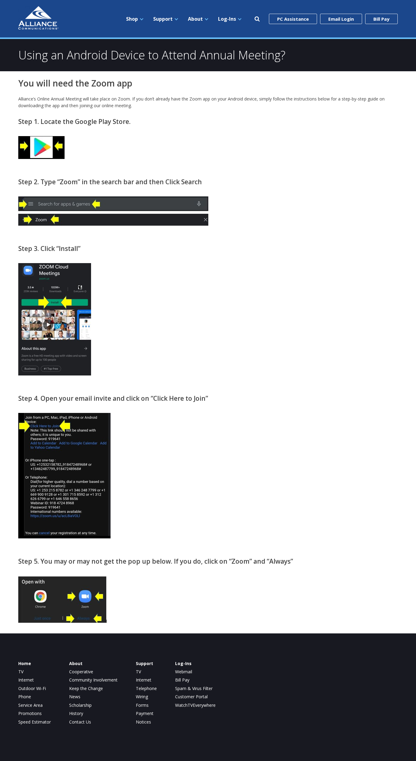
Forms (142, 705)
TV (20, 672)
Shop (132, 19)
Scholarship (80, 705)
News (74, 696)
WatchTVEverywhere (195, 705)
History (76, 713)
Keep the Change (86, 688)
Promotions (30, 713)
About (195, 19)
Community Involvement (93, 680)
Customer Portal (191, 696)
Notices (143, 722)
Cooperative (81, 672)
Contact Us (80, 722)
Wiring (142, 696)
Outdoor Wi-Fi (32, 688)
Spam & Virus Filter (194, 688)
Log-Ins (227, 19)
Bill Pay (381, 19)
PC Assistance (293, 19)
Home (24, 663)
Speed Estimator (34, 722)
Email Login (341, 19)
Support (163, 19)
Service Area (30, 705)
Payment (144, 713)
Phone (24, 696)
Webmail (183, 672)
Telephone (146, 688)
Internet (26, 680)
